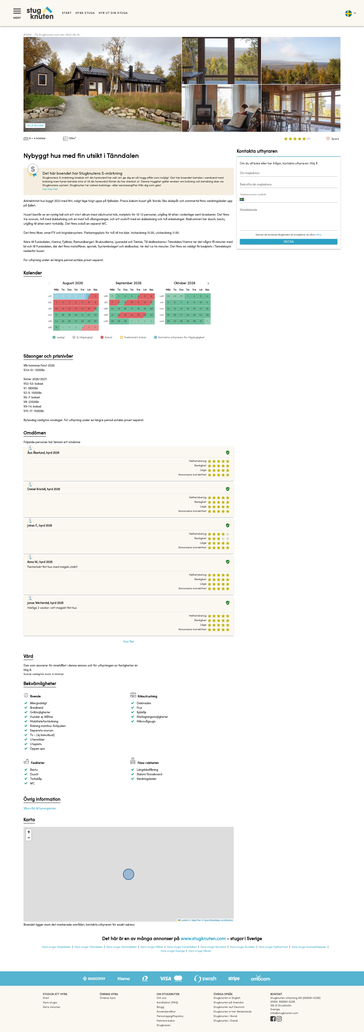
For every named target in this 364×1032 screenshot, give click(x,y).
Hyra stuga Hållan (151, 947)
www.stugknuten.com (203, 939)
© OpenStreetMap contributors (217, 920)
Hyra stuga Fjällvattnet (273, 947)
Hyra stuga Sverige (173, 951)
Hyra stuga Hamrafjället (121, 947)
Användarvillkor (166, 1012)
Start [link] (67, 13)
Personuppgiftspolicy (170, 1016)
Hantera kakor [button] (166, 1021)
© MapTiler (195, 920)
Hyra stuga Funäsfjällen (182, 947)
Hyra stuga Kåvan (199, 951)
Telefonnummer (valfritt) (253, 195)
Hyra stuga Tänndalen (88, 947)
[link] (226, 998)
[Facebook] (273, 1019)
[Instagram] (279, 1019)
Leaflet (184, 920)
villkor (318, 235)
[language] (350, 13)
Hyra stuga (85, 13)
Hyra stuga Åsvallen (242, 947)
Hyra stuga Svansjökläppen (309, 947)
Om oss (161, 998)
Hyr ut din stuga (113, 13)
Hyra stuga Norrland (213, 947)
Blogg (160, 1007)
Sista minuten (51, 1007)
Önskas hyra (107, 998)
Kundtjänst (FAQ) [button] (167, 1002)
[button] (28, 832)
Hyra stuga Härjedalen (56, 947)
